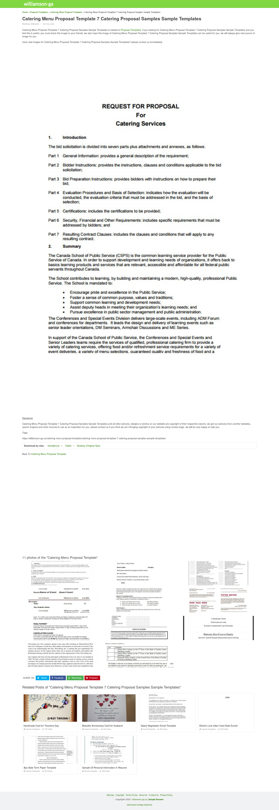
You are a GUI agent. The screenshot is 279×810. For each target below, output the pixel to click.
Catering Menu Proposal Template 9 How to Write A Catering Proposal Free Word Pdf (218, 582)
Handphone (54, 445)
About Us (143, 795)
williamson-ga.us (139, 799)
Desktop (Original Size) (88, 445)
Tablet (68, 445)
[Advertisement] (139, 68)
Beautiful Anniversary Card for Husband (102, 725)
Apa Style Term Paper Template (40, 767)
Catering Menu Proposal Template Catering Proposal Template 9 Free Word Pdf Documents (142, 582)
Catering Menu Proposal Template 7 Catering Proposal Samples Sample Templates (139, 664)
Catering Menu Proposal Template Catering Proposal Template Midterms (60, 582)
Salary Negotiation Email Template (158, 725)
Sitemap (110, 795)
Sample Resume (156, 799)
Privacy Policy (166, 795)
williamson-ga (38, 4)
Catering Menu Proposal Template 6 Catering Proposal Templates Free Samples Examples (63, 609)
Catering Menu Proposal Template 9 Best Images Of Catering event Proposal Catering (218, 637)
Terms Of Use (132, 795)
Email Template (149, 729)
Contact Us (154, 795)
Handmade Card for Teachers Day (41, 725)
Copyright (120, 795)
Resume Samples (90, 771)
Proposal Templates (30, 24)
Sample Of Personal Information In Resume (104, 767)
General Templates (33, 729)
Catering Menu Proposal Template (48, 454)
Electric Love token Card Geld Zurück (218, 725)
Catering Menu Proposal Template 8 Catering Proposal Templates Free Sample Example (62, 664)
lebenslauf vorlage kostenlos (139, 804)
